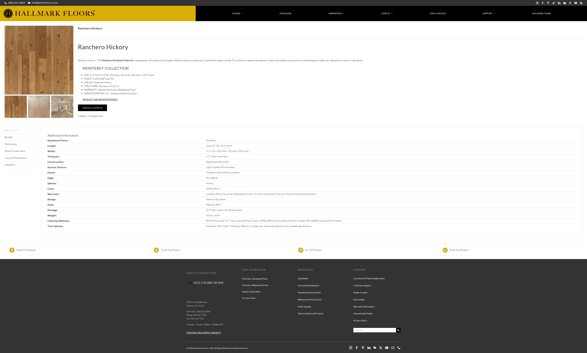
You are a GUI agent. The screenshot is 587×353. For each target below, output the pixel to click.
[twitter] (570, 3)
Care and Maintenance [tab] (16, 157)
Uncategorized (95, 115)
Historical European (215, 199)
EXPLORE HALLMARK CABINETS (203, 332)
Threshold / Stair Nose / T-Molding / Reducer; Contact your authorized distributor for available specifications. (259, 226)
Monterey (211, 140)
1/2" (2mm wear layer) (217, 156)
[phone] (399, 347)
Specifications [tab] (11, 130)
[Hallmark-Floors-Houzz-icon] (564, 3)
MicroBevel (212, 177)
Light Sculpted (213, 167)
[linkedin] (559, 3)
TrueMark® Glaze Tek (103, 78)
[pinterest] (548, 3)
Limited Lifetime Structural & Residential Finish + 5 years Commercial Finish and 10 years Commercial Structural (261, 193)
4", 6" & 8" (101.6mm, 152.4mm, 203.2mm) (227, 151)
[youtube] (575, 3)
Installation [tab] (10, 164)
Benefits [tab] (9, 137)
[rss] (581, 3)
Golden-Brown (213, 188)
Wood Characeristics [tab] (15, 150)
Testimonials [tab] (11, 144)
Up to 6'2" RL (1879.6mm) (219, 145)
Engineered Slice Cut (108, 86)
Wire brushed (227, 167)
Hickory (210, 183)
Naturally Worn (213, 204)
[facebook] (542, 3)
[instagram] (537, 3)
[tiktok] (553, 3)
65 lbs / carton (213, 215)
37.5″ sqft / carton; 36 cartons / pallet (224, 210)
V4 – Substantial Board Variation (121, 93)
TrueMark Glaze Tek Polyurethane (222, 172)
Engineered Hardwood (217, 161)
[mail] (392, 347)
